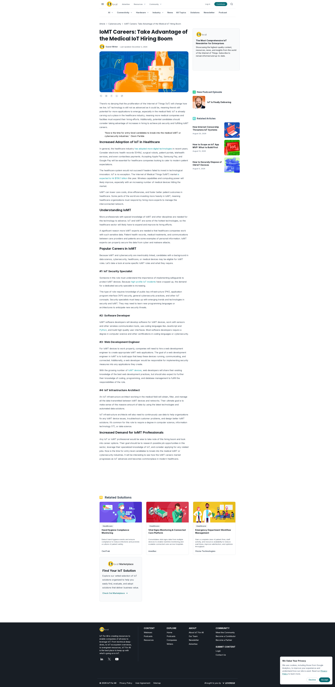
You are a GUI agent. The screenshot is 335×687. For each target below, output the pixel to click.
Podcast (223, 12)
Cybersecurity (114, 24)
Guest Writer (112, 46)
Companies (172, 640)
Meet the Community (225, 632)
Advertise (126, 4)
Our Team (193, 636)
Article (102, 24)
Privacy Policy (125, 683)
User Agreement (142, 683)
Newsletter (209, 12)
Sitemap (157, 683)
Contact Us (221, 655)
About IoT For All (196, 632)
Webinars (148, 632)
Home (169, 632)
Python (103, 330)
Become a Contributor (226, 636)
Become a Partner (224, 640)
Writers (170, 644)
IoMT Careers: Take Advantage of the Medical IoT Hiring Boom (152, 24)
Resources (149, 640)
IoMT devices (135, 370)
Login (218, 651)
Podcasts (148, 636)
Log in (207, 4)
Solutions (195, 12)
